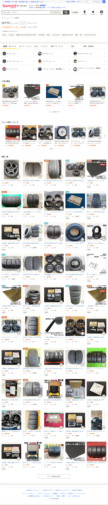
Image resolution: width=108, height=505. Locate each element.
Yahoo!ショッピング (62, 490)
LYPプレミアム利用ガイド (67, 493)
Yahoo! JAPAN (70, 1)
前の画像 (3, 135)
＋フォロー (23, 23)
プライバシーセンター (44, 493)
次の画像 (104, 135)
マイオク (85, 14)
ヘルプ (78, 1)
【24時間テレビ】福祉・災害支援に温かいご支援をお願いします (24, 2)
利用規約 (55, 493)
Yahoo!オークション (33, 490)
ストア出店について (47, 496)
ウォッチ (93, 14)
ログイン (32, 7)
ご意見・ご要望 (60, 496)
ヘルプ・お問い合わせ (73, 496)
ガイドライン (82, 493)
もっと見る (53, 112)
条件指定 (75, 12)
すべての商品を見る (54, 476)
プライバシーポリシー (28, 493)
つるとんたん (98, 1)
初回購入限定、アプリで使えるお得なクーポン (51, 7)
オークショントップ (7, 18)
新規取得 (43, 5)
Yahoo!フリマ (47, 490)
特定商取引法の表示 (33, 496)
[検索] (104, 1)
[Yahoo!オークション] (15, 5)
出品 (101, 14)
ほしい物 (15, 97)
